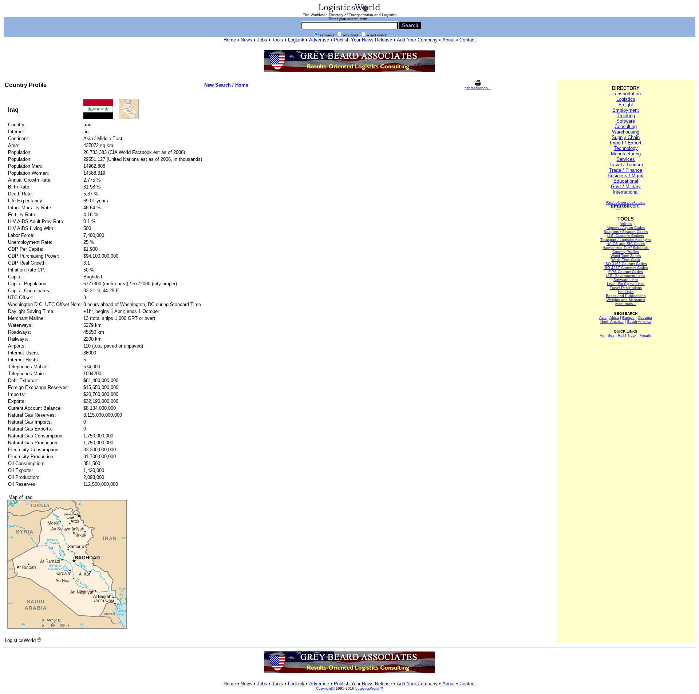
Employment (625, 110)
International (626, 192)
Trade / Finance (625, 170)
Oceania (645, 318)
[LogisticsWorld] (349, 11)
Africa (614, 318)
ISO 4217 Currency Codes (626, 268)
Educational (625, 181)
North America (612, 322)
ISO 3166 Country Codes (625, 264)
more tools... (625, 304)
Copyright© (325, 688)
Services (625, 159)
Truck (631, 335)
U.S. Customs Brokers (625, 236)
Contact (467, 40)
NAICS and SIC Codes (626, 244)
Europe (628, 318)
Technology (626, 148)
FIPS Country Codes (625, 272)
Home (230, 40)
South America (639, 322)
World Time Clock (625, 260)
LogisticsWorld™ (369, 688)
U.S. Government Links (625, 276)
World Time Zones (626, 256)
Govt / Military (626, 186)
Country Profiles (625, 252)
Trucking (626, 115)
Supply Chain (626, 137)
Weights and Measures (626, 300)
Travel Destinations (626, 288)
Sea (611, 335)
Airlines (626, 224)
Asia (603, 318)
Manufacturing (626, 153)
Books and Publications (625, 296)
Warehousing (625, 132)
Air (602, 335)
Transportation (626, 93)
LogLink (296, 40)
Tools (277, 40)
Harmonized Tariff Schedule (626, 248)
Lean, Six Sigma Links (625, 284)
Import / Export (625, 143)
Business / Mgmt (626, 175)
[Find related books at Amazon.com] (625, 208)
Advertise (319, 40)
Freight (626, 104)
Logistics (625, 99)
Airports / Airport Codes (626, 228)
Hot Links (625, 292)
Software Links (625, 280)
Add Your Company (417, 40)
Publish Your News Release (363, 40)
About (448, 40)
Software (625, 121)
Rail (621, 335)
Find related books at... (625, 203)
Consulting (626, 126)
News (246, 40)
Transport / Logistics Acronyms (625, 240)
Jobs (262, 40)
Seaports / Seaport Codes (626, 232)
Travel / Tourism (626, 164)
